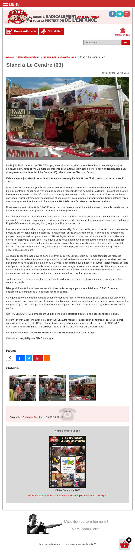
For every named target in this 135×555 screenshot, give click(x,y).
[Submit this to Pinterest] (38, 358)
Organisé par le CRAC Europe (58, 56)
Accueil (10, 56)
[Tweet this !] (29, 358)
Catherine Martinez (33, 417)
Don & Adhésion (25, 31)
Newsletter (55, 31)
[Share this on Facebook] (20, 358)
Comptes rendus (28, 56)
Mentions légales (49, 544)
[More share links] (47, 358)
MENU (14, 4)
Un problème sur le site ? (81, 544)
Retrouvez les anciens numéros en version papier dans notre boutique (67, 495)
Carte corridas (122, 35)
